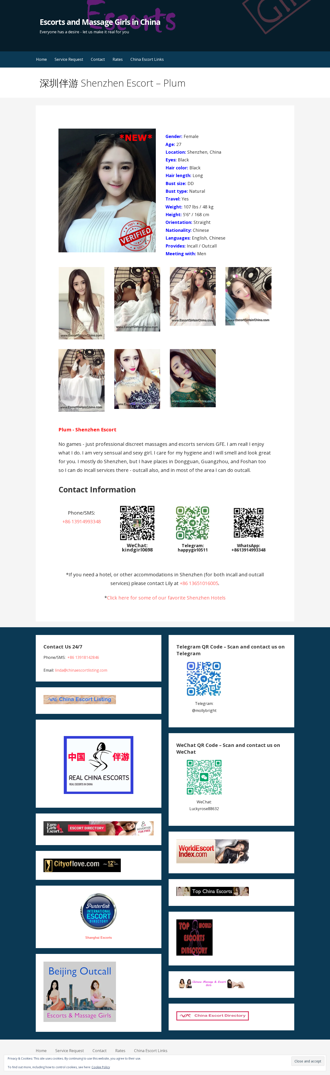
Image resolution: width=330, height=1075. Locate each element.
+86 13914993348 (81, 521)
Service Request (69, 59)
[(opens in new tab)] (193, 539)
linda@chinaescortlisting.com (81, 670)
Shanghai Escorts (98, 937)
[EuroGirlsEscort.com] (98, 834)
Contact (98, 59)
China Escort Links (147, 59)
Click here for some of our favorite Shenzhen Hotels (166, 597)
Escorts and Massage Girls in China (100, 22)
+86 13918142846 (83, 657)
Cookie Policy (101, 1067)
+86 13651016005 (199, 583)
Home (41, 59)
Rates (118, 59)
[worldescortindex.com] (212, 862)
